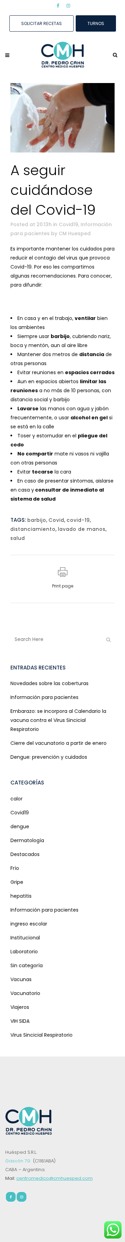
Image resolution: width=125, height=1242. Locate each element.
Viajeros (19, 1007)
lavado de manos (82, 529)
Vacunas (21, 979)
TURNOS (96, 23)
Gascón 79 (18, 1161)
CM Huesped (75, 233)
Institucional (25, 937)
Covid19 (68, 224)
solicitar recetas (41, 23)
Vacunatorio (25, 993)
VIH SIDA (20, 1021)
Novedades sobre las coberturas (49, 683)
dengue (19, 826)
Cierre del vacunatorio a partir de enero (58, 743)
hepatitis (21, 896)
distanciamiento (33, 529)
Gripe (16, 882)
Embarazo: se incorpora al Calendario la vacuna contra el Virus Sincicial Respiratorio (58, 720)
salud (17, 538)
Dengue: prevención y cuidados (48, 757)
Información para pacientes (44, 697)
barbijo (36, 520)
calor (16, 798)
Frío (14, 868)
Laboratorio (24, 951)
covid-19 (78, 520)
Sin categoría (26, 965)
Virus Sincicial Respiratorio (41, 1034)
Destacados (25, 854)
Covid (56, 520)
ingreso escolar (28, 923)
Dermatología (27, 840)
